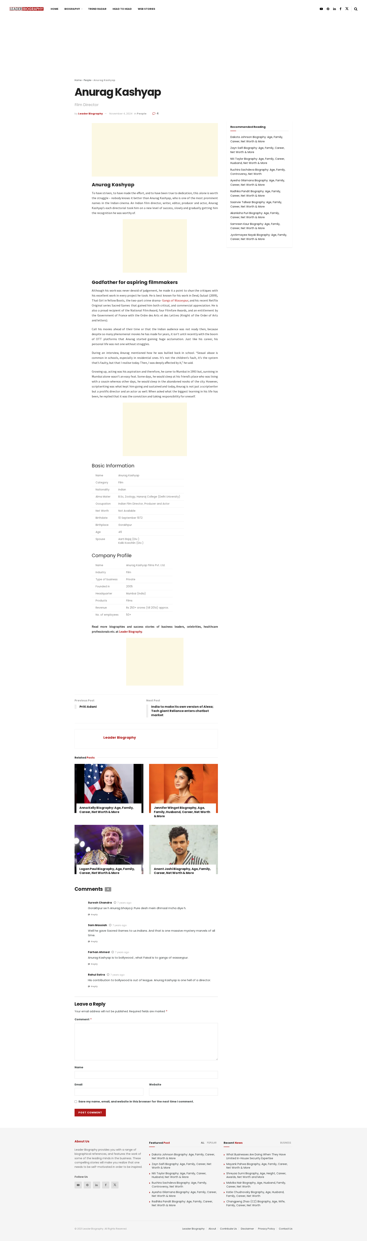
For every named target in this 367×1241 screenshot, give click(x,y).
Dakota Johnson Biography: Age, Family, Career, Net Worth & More (183, 1156)
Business (285, 1142)
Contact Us (285, 1228)
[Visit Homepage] (27, 9)
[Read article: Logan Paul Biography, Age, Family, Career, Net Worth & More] (109, 849)
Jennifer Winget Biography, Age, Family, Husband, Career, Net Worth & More (182, 812)
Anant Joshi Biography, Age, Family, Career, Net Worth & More (182, 871)
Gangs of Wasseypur (175, 300)
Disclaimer (247, 1228)
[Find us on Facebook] (340, 9)
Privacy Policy (266, 1228)
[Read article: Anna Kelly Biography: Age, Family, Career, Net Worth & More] (109, 788)
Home (54, 9)
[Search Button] (355, 9)
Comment (83, 1019)
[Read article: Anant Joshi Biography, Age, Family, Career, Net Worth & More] (183, 849)
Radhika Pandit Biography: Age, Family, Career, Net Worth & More (182, 1203)
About (212, 1228)
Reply (94, 914)
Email (78, 1084)
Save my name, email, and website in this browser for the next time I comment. (136, 1101)
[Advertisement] (183, 52)
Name (79, 1067)
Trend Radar (97, 9)
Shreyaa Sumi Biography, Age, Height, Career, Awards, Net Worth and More (256, 1175)
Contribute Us (228, 1228)
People (87, 80)
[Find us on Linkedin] (96, 1185)
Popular (212, 1142)
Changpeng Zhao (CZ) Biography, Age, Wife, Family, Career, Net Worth (255, 1203)
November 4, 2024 (120, 113)
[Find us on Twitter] (347, 8)
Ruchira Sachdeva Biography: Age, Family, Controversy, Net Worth (179, 1184)
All (202, 1142)
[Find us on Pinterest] (328, 9)
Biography (72, 9)
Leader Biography (90, 113)
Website (155, 1084)
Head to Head (122, 9)
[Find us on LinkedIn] (334, 9)
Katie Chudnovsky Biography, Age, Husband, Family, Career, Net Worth (255, 1194)
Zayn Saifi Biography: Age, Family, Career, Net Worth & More (181, 1166)
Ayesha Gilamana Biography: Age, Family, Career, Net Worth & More (184, 1194)
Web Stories (146, 9)
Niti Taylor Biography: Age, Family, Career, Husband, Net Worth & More (179, 1175)
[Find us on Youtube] (321, 9)
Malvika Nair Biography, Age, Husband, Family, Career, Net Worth (256, 1184)
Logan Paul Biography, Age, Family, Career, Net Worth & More (107, 871)
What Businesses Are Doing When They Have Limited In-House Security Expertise (256, 1156)
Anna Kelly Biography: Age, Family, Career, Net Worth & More (106, 810)
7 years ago (124, 902)
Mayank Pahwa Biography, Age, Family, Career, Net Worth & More (257, 1166)
